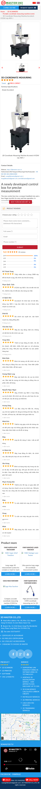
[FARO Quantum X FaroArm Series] (30, 591)
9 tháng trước (6, 323)
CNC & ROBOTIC (8, 677)
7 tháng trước (6, 294)
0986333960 (13, 174)
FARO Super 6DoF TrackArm (10, 549)
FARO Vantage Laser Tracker (30, 549)
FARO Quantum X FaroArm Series (30, 582)
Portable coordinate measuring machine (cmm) (18, 14)
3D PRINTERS (7, 671)
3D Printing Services (31, 700)
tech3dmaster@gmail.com (27, 178)
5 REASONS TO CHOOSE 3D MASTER (15, 644)
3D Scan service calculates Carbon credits (31, 691)
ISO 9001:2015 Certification (12, 638)
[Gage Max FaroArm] (10, 586)
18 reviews (21, 252)
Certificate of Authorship (12, 635)
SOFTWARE (6, 674)
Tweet (4, 83)
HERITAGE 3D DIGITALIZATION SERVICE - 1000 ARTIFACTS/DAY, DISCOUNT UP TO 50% (31, 681)
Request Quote (27, 8)
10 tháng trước (6, 336)
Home (3, 11)
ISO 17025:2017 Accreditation (13, 641)
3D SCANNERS (12, 11)
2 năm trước (6, 509)
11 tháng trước (6, 354)
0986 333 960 (10, 8)
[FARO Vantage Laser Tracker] (30, 554)
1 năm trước (6, 370)
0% (35, 258)
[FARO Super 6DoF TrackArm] (10, 554)
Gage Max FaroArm (10, 581)
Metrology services (31, 697)
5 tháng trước (6, 281)
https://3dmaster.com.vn (14, 169)
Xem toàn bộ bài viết (20, 202)
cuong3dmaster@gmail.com (13, 176)
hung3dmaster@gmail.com (9, 178)
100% (35, 256)
